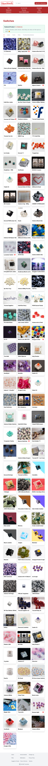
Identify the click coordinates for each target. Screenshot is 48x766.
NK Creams (7, 204)
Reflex (5, 627)
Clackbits (34, 475)
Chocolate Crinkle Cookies (25, 508)
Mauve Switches (22, 441)
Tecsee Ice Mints (23, 475)
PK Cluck (20, 678)
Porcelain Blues (8, 322)
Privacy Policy (32, 757)
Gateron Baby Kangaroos (25, 458)
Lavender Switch (8, 254)
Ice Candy (6, 153)
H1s (5, 85)
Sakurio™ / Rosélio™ (9, 390)
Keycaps (24, 10)
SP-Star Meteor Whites (10, 610)
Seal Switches (8, 407)
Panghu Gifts (7, 746)
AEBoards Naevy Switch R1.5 (26, 237)
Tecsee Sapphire (8, 305)
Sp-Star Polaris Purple (24, 102)
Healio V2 (34, 373)
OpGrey (34, 288)
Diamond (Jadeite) (23, 627)
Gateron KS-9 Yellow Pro (25, 576)
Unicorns (34, 661)
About (13, 754)
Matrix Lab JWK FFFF (24, 339)
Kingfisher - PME (8, 170)
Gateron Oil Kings (9, 593)
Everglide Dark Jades (10, 271)
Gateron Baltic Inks (37, 254)
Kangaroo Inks (36, 339)
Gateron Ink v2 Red (37, 322)
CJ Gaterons (18, 27)
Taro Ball (6, 356)
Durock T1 (21, 153)
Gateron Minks (8, 695)
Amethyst (6, 373)
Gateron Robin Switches (10, 424)
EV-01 (5, 339)
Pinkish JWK (7, 644)
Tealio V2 (6, 187)
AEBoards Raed (36, 187)
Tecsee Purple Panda (38, 119)
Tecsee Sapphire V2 (23, 610)
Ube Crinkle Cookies (37, 508)
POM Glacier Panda (37, 305)
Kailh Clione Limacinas (24, 559)
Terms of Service (23, 761)
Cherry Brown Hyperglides (11, 68)
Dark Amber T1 (36, 441)
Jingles (20, 542)
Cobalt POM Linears (37, 424)
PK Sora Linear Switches (39, 678)
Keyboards (8, 10)
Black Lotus (35, 695)
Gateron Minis (36, 729)
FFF (5, 458)
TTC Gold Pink (36, 136)
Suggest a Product (15, 761)
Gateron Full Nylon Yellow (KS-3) (13, 237)
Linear (8, 34)
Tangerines (35, 153)
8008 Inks (21, 254)
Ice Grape (35, 576)
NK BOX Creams (36, 170)
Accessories (24, 8)
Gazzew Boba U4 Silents (24, 187)
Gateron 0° (21, 661)
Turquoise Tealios (9, 441)
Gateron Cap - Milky (23, 204)
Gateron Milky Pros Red (24, 288)
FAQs (13, 757)
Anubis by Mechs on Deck (25, 271)
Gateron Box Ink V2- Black (39, 51)
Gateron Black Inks (37, 220)
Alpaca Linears (36, 85)
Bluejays (20, 729)
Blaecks (6, 559)
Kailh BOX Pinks (22, 424)
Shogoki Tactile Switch (38, 271)
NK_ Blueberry (22, 407)
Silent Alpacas (22, 356)
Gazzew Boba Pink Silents (25, 68)
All (4, 34)
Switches (39, 12)
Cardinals (6, 729)
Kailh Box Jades (8, 102)
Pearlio (6, 678)
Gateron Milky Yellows (38, 102)
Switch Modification (24, 12)
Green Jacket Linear (37, 525)
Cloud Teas (21, 695)
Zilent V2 (34, 390)
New (9, 8)
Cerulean (34, 407)
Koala (19, 220)
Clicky (19, 34)
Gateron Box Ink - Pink (38, 68)
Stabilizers (8, 12)
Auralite (20, 373)
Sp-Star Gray (7, 288)
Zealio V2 (34, 627)
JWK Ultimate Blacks (24, 492)
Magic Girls (7, 712)
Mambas (34, 542)
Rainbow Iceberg (22, 119)
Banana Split (35, 712)
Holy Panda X (36, 644)
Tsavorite (20, 712)
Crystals (6, 661)
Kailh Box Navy (22, 305)
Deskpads (39, 8)
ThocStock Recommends (28, 34)
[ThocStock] (7, 3)
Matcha (20, 525)
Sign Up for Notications (41, 3)
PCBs (39, 10)
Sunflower (21, 170)
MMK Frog (21, 136)
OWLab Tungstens (23, 593)
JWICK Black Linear (9, 508)
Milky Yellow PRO (23, 51)
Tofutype (6, 492)
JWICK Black (35, 593)
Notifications (22, 757)
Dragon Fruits (22, 390)
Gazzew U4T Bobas (9, 119)
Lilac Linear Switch (23, 322)
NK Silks (20, 644)
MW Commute (8, 576)
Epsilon (20, 85)
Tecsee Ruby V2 (36, 610)
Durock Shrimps (8, 475)
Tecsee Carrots (8, 136)
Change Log (31, 754)
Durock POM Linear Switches (12, 220)
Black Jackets (8, 542)
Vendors (30, 761)
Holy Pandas (35, 356)
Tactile (13, 34)
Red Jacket (7, 525)
